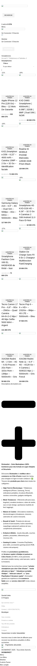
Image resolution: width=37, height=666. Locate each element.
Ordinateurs (5, 627)
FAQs (3, 606)
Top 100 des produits (8, 624)
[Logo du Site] (14, 7)
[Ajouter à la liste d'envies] (14, 350)
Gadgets (4, 630)
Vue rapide (9, 350)
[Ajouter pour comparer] (3, 350)
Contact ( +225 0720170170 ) (10, 609)
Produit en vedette (7, 620)
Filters (5, 63)
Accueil (4, 58)
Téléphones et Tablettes (17, 58)
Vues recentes (5, 617)
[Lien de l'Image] (18, 591)
